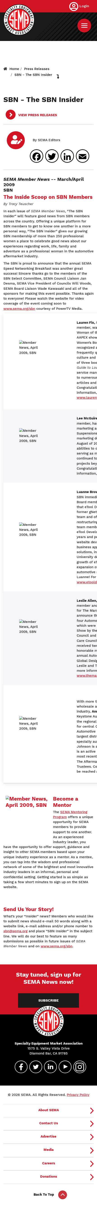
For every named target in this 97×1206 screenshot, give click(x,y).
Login (84, 6)
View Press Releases (37, 115)
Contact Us (48, 1123)
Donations (48, 1176)
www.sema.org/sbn (19, 309)
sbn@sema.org (15, 931)
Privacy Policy (78, 1095)
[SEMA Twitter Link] (33, 1067)
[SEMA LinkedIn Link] (48, 1067)
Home (14, 69)
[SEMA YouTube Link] (63, 1067)
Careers (48, 1163)
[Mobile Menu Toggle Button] (84, 25)
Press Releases (36, 69)
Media (49, 1150)
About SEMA (48, 1110)
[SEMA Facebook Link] (19, 1067)
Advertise (48, 1136)
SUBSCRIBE (48, 1000)
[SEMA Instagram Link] (77, 1067)
